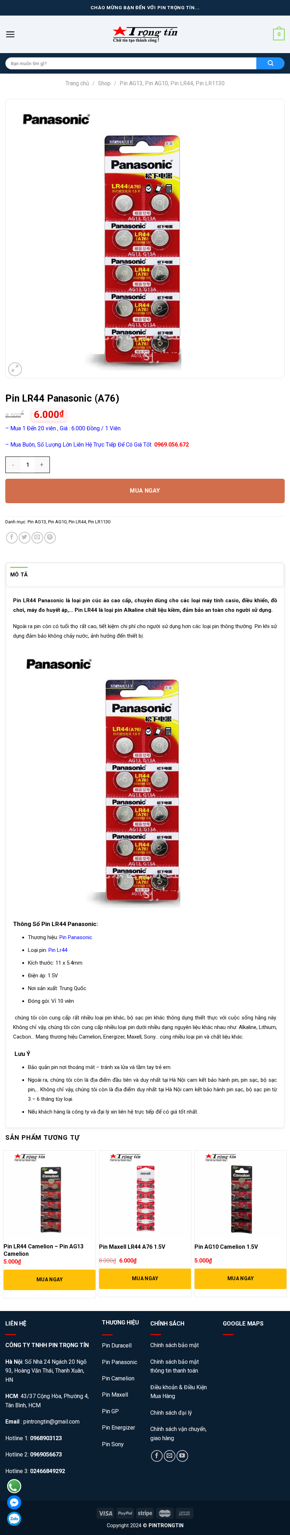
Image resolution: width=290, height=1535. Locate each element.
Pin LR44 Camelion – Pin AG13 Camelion (43, 1250)
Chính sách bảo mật (175, 1345)
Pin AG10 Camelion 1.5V (226, 1246)
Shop (104, 83)
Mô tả (19, 574)
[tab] (19, 574)
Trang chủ (77, 83)
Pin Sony (113, 1444)
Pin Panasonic (119, 1362)
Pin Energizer (118, 1427)
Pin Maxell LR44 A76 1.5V (132, 1246)
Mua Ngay (145, 490)
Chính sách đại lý (171, 1412)
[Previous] (5, 1225)
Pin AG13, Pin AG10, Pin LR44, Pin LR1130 (172, 83)
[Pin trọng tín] (145, 34)
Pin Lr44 (57, 950)
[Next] (284, 1225)
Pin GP (110, 1411)
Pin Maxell (115, 1394)
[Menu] (10, 34)
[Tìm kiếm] (270, 63)
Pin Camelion (118, 1378)
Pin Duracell (117, 1345)
